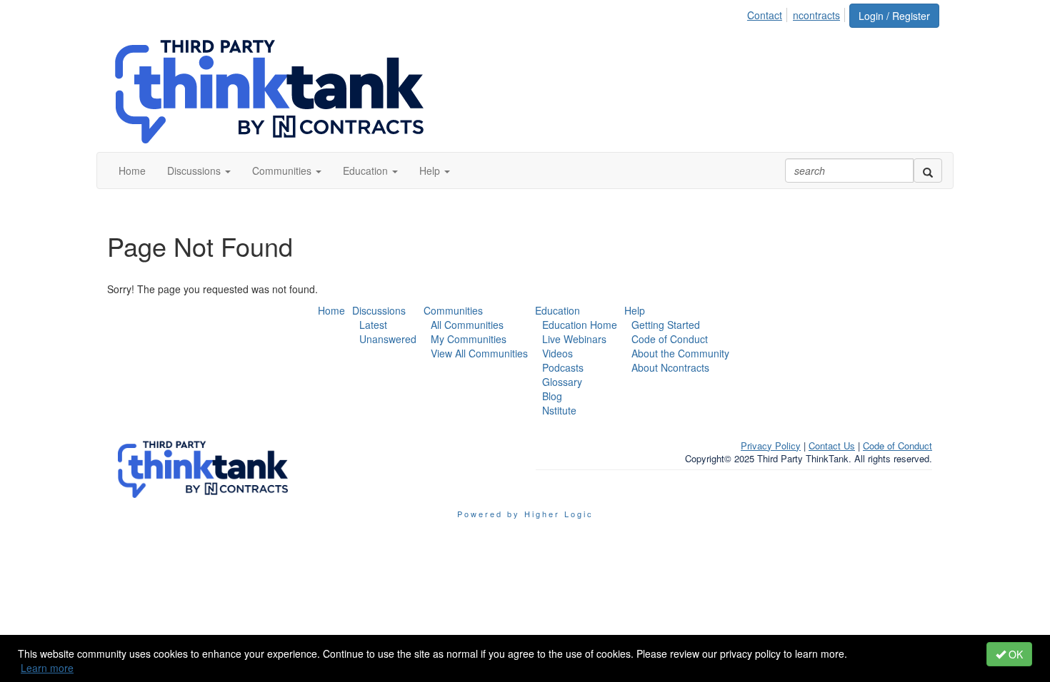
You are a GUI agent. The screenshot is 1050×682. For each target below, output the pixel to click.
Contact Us (832, 445)
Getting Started (665, 324)
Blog (552, 396)
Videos (557, 353)
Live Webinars (574, 339)
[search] (928, 170)
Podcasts (563, 367)
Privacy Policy (771, 445)
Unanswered (387, 339)
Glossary (562, 382)
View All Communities (479, 353)
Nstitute (559, 410)
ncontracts (816, 15)
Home (331, 310)
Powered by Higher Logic (525, 513)
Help (634, 310)
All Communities (467, 324)
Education (557, 310)
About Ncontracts (670, 367)
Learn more (47, 668)
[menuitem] (768, 13)
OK (1014, 654)
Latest (373, 324)
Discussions (379, 310)
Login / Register (894, 16)
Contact (764, 15)
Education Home (579, 324)
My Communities (468, 339)
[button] (198, 170)
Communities (453, 310)
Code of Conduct (669, 339)
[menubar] (797, 13)
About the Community (680, 353)
